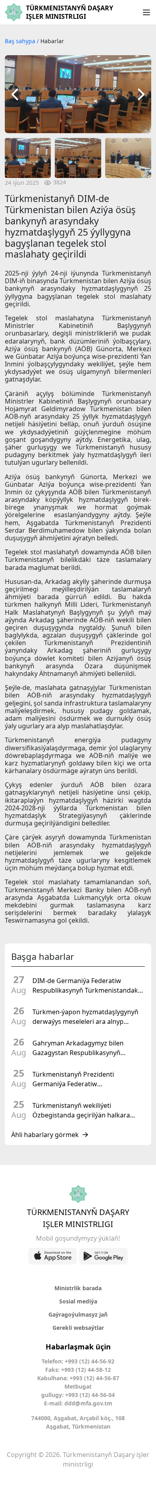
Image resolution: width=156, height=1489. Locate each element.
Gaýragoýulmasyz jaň (78, 1314)
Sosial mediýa (78, 1301)
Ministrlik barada (78, 1288)
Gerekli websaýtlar (78, 1327)
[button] (15, 94)
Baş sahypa (21, 41)
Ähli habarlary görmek (45, 1135)
